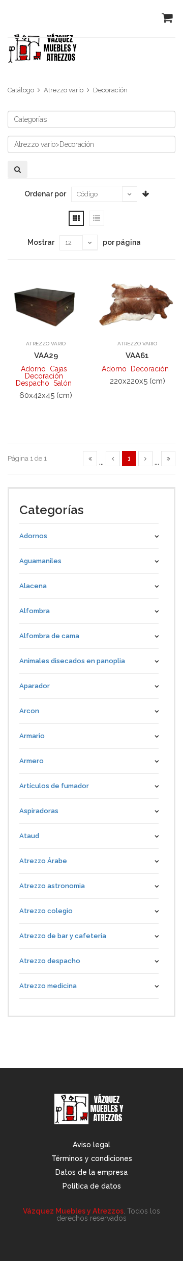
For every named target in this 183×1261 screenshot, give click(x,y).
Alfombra (34, 611)
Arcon (29, 711)
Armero (31, 761)
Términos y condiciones (91, 1158)
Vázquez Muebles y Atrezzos (73, 1211)
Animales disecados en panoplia (72, 661)
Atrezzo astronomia (52, 886)
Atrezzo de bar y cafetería (62, 936)
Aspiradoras (38, 811)
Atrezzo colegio (46, 911)
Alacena (33, 586)
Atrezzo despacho (49, 961)
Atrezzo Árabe (43, 861)
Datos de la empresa (91, 1172)
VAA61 (137, 355)
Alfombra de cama (49, 636)
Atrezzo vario (63, 90)
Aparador (34, 686)
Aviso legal (91, 1145)
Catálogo (21, 90)
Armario (32, 736)
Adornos (33, 536)
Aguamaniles (40, 561)
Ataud (29, 836)
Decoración (110, 90)
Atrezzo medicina (48, 986)
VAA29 (46, 355)
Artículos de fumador (54, 786)
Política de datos (92, 1186)
